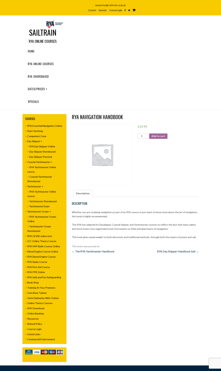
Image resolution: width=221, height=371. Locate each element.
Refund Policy (34, 323)
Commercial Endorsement (41, 339)
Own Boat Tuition (37, 292)
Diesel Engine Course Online (42, 251)
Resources (33, 318)
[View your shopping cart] (134, 10)
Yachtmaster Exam (39, 206)
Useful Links (33, 334)
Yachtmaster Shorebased (43, 201)
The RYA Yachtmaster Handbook (93, 251)
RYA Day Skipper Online (42, 146)
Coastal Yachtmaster (38, 161)
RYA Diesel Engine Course (41, 256)
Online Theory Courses (40, 303)
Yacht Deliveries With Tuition (43, 298)
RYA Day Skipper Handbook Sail (178, 251)
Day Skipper (33, 141)
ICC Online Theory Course (41, 241)
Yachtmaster (34, 186)
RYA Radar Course (37, 261)
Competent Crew (36, 136)
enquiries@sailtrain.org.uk (110, 5)
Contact (92, 10)
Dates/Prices (36, 89)
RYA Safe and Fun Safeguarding (44, 277)
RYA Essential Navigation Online (44, 125)
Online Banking (35, 313)
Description (83, 193)
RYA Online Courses (41, 64)
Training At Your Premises (41, 287)
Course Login (115, 10)
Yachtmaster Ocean (38, 211)
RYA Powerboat (36, 308)
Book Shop (33, 282)
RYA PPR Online (36, 272)
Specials (103, 10)
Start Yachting (35, 130)
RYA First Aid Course (38, 267)
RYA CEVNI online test (39, 236)
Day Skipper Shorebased (42, 151)
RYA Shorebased (38, 76)
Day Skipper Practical (40, 156)
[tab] (82, 193)
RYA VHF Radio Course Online (43, 246)
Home (31, 51)
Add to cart (158, 136)
